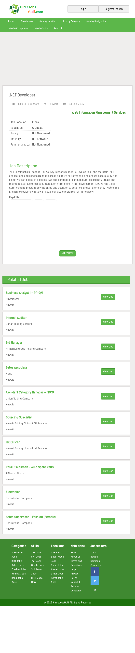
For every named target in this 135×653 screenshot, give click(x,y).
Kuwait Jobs (57, 569)
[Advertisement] (67, 60)
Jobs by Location (48, 21)
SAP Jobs (36, 556)
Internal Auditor (16, 318)
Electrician (13, 492)
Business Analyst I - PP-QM (24, 293)
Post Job (58, 28)
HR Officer (13, 442)
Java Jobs (36, 552)
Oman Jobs (57, 573)
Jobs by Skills (41, 28)
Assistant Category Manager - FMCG (30, 392)
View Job (108, 296)
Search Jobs (27, 21)
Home (11, 21)
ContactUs (76, 590)
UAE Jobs (56, 552)
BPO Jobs (17, 561)
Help (73, 569)
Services (95, 561)
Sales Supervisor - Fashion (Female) (31, 517)
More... (15, 582)
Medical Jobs (19, 573)
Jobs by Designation (96, 21)
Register (95, 556)
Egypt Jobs (57, 577)
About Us (75, 556)
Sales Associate (16, 367)
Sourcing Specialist (19, 417)
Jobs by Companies (18, 28)
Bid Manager (14, 343)
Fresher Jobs (19, 569)
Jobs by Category (71, 21)
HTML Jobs (37, 577)
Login (93, 552)
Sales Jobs (18, 565)
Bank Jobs (17, 577)
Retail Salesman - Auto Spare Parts (30, 467)
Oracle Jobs (37, 565)
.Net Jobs (36, 561)
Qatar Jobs (57, 565)
